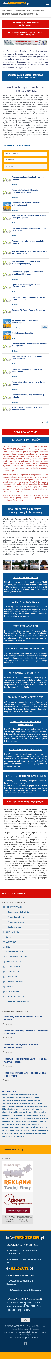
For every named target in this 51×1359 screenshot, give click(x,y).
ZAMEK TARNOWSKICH (25, 626)
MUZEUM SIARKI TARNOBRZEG (25, 673)
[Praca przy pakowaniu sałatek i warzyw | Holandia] (25, 180)
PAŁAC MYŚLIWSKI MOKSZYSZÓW (25, 697)
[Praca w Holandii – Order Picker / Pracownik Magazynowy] (25, 347)
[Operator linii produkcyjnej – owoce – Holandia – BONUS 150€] (25, 288)
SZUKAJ (9, 166)
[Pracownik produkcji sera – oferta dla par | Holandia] (25, 385)
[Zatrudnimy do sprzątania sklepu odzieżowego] (25, 323)
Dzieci (8, 937)
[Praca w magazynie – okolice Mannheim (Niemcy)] (25, 243)
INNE (8, 947)
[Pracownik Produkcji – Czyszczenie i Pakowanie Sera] (25, 360)
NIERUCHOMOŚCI (14, 967)
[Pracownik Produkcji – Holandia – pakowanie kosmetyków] (25, 193)
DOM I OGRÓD (12, 932)
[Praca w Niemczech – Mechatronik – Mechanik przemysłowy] (25, 264)
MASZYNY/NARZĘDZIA (16, 957)
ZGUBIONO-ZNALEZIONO (18, 1001)
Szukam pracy (14, 927)
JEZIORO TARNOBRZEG (25, 577)
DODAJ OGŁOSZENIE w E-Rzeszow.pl (20, 1282)
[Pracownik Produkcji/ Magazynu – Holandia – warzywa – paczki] (25, 219)
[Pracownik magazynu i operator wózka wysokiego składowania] (25, 275)
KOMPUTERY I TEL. (15, 952)
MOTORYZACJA (13, 962)
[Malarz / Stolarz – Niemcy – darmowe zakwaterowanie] (25, 410)
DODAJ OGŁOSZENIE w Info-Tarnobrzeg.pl (21, 1251)
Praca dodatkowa (16, 917)
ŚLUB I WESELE (13, 972)
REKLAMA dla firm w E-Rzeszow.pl (25, 1290)
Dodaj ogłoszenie (14, 893)
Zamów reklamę (12, 1149)
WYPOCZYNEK (13, 991)
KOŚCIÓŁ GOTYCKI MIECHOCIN (25, 749)
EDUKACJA (11, 942)
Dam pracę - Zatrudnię (18, 912)
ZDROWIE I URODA (15, 996)
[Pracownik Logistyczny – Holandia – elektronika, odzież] (25, 206)
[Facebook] (25, 1344)
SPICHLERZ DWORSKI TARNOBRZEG (25, 648)
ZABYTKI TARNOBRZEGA (25, 602)
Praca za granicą (16, 922)
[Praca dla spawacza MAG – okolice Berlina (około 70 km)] (25, 231)
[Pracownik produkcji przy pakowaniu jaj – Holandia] (25, 398)
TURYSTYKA (11, 977)
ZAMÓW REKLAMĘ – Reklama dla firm (23, 1260)
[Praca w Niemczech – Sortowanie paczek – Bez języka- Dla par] (25, 253)
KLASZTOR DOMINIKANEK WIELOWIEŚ (25, 776)
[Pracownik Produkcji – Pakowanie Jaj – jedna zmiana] (25, 372)
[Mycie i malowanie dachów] (25, 335)
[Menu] (47, 3)
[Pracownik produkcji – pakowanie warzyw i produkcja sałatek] (25, 300)
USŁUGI (9, 987)
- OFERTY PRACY (14, 907)
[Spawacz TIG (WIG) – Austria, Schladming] (25, 312)
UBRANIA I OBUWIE (15, 982)
